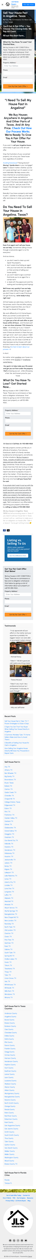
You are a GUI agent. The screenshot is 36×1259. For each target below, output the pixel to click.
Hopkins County (10, 1065)
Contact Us (26, 1195)
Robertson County (11, 1119)
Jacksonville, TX (10, 860)
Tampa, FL (8, 1183)
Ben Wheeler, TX (10, 773)
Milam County (9, 1090)
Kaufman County (10, 1071)
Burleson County (10, 1026)
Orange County (10, 1106)
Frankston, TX (9, 815)
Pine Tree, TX (9, 940)
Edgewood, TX (10, 805)
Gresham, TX (9, 837)
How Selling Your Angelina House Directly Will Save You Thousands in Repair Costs (17, 750)
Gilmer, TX (8, 824)
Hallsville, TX (9, 844)
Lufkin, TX (8, 895)
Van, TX (7, 981)
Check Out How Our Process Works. (19, 129)
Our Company (21, 1198)
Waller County (9, 1154)
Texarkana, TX (10, 969)
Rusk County (9, 1122)
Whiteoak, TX (9, 988)
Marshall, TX (9, 901)
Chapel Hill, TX (10, 799)
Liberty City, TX (10, 882)
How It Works (7, 1198)
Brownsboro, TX (10, 780)
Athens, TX (8, 770)
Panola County (10, 1109)
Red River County (11, 1116)
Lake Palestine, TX (11, 876)
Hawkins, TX (9, 847)
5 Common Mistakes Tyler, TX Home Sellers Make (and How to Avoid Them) (17, 737)
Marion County (10, 1087)
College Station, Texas (12, 802)
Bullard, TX (8, 786)
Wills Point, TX (9, 991)
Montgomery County (12, 1093)
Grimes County (10, 1055)
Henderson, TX (10, 850)
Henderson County (11, 1061)
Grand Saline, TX (11, 831)
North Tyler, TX (10, 927)
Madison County (10, 1084)
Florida (7, 1180)
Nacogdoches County (12, 1097)
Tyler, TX (8, 975)
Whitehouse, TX (10, 985)
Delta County (9, 1039)
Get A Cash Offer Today (13, 1195)
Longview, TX (9, 892)
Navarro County (10, 1100)
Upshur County (10, 1145)
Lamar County (9, 1074)
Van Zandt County (11, 1148)
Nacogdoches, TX (11, 914)
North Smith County (12, 1103)
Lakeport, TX (9, 872)
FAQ (14, 1198)
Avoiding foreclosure (10, 163)
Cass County (9, 1029)
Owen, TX (8, 937)
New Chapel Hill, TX (11, 917)
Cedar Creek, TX (10, 792)
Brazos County (10, 1023)
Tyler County (9, 1141)
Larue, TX (8, 879)
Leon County (9, 1077)
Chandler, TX (9, 796)
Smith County (9, 1132)
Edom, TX (8, 808)
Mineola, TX (9, 904)
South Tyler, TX (10, 953)
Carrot (30, 1256)
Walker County (10, 1151)
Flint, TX (7, 812)
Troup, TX (8, 972)
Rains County (9, 1113)
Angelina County (10, 1017)
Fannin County (10, 1045)
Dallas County (9, 1036)
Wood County (9, 1161)
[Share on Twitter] (8, 530)
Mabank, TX (9, 898)
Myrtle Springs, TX (11, 911)
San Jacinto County (11, 1129)
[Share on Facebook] (4, 530)
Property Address (9, 63)
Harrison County (10, 1058)
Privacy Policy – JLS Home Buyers (16, 1200)
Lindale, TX (8, 885)
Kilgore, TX (8, 869)
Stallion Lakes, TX (11, 959)
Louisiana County (10, 1081)
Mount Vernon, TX (11, 908)
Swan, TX (8, 962)
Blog (29, 1200)
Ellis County (8, 1042)
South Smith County (12, 1135)
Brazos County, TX (11, 1164)
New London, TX (10, 920)
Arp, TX (7, 767)
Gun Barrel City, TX (11, 840)
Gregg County (9, 1052)
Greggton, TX (9, 834)
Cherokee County (11, 1033)
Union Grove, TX (10, 978)
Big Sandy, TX (9, 776)
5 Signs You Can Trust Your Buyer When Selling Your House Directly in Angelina (17, 729)
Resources (30, 1198)
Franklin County (10, 1049)
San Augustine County (12, 1125)
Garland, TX (9, 821)
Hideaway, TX (9, 853)
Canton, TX (9, 789)
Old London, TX (10, 930)
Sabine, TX (8, 949)
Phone (5, 70)
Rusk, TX (8, 946)
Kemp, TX (8, 866)
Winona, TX (9, 997)
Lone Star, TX (9, 888)
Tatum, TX (8, 965)
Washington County (11, 1157)
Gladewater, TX (10, 828)
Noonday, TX (9, 924)
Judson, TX (8, 863)
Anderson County (11, 1013)
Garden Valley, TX (11, 818)
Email (5, 77)
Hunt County (9, 1068)
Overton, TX (9, 933)
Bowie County (9, 1020)
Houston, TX (9, 856)
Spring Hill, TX (9, 956)
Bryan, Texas (9, 783)
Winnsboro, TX (10, 994)
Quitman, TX (9, 943)
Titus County (9, 1138)
